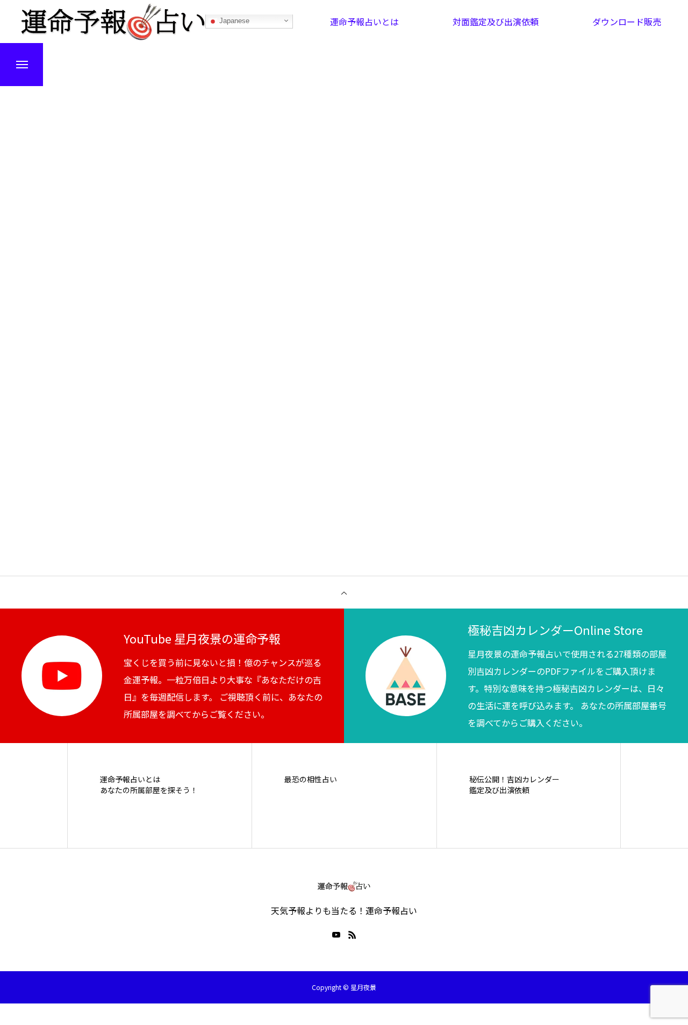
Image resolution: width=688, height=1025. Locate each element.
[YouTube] (336, 934)
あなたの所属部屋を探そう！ (149, 790)
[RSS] (352, 934)
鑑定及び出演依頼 (499, 790)
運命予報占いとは (130, 779)
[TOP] (344, 592)
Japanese (233, 21)
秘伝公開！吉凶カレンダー (514, 779)
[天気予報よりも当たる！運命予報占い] (113, 21)
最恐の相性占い (310, 779)
